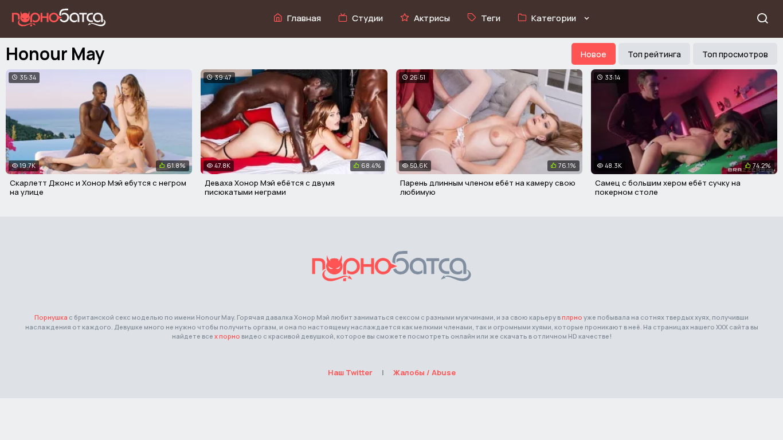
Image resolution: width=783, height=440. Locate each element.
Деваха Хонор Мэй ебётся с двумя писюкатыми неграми (270, 187)
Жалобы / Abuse (424, 372)
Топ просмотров (735, 54)
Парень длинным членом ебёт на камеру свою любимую (487, 187)
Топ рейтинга (654, 54)
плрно (572, 317)
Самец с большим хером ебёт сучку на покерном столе (668, 187)
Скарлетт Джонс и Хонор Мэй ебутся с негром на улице (98, 187)
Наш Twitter (350, 372)
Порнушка (51, 317)
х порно (227, 336)
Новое (593, 54)
